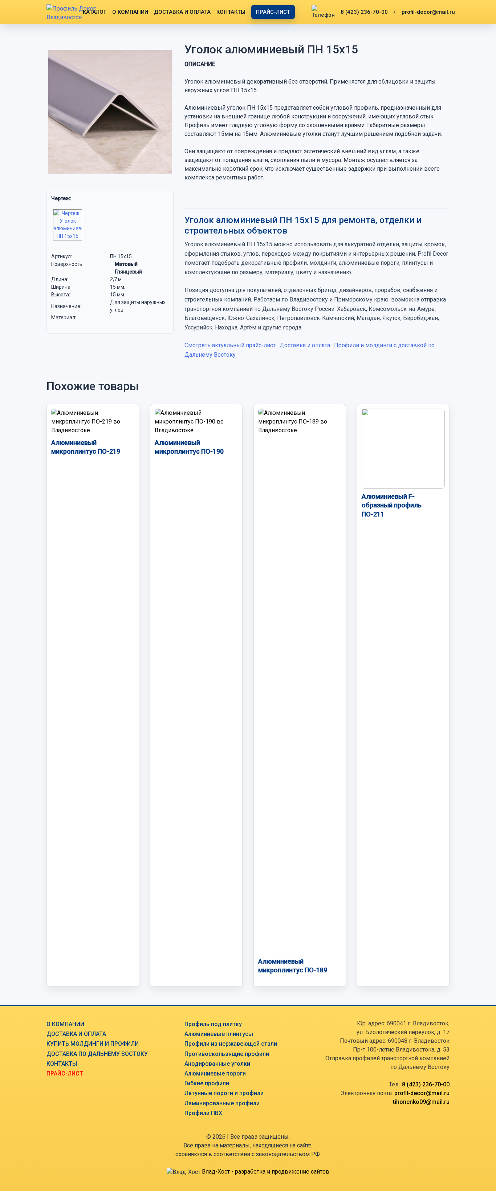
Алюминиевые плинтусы (218, 1033)
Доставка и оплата (305, 345)
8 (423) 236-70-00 (364, 12)
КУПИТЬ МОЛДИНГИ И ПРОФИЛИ (92, 1043)
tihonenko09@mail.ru (421, 1101)
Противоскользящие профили (226, 1053)
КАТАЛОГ (94, 12)
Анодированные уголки (217, 1063)
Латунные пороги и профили (224, 1093)
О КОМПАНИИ (130, 12)
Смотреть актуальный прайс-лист (230, 345)
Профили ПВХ (203, 1113)
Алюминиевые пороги (215, 1073)
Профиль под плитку (213, 1024)
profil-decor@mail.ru (428, 12)
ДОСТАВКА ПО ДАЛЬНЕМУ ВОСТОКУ (97, 1053)
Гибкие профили (206, 1083)
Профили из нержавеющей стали (230, 1043)
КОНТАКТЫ (230, 12)
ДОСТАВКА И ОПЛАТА (182, 12)
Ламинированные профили (222, 1103)
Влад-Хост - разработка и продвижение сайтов (265, 1171)
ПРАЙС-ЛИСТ (273, 12)
